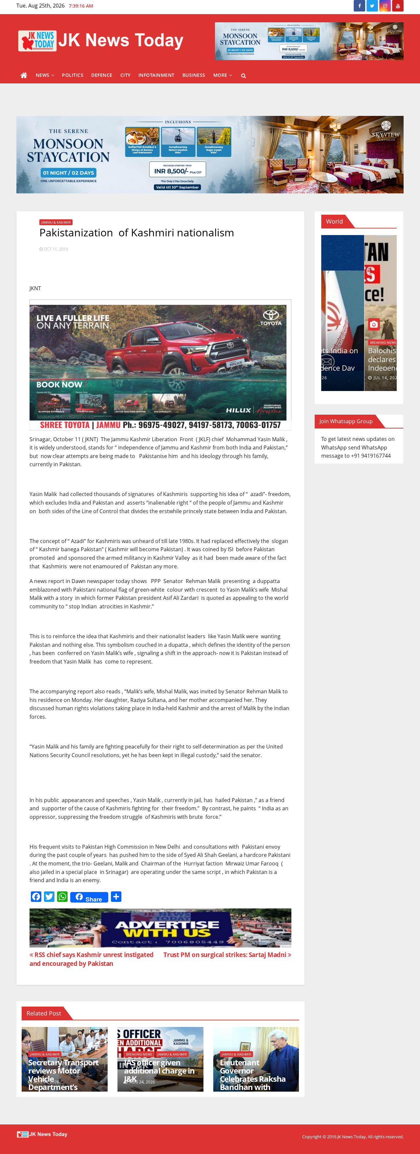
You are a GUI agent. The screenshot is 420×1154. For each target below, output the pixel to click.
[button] (243, 75)
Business (193, 75)
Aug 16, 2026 (345, 378)
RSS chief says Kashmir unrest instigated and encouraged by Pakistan (92, 959)
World (332, 342)
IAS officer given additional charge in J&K (159, 1070)
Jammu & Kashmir (56, 222)
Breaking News (139, 1054)
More (220, 75)
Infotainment (156, 75)
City (125, 75)
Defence (102, 75)
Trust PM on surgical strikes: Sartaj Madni (225, 954)
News (43, 75)
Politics (72, 75)
